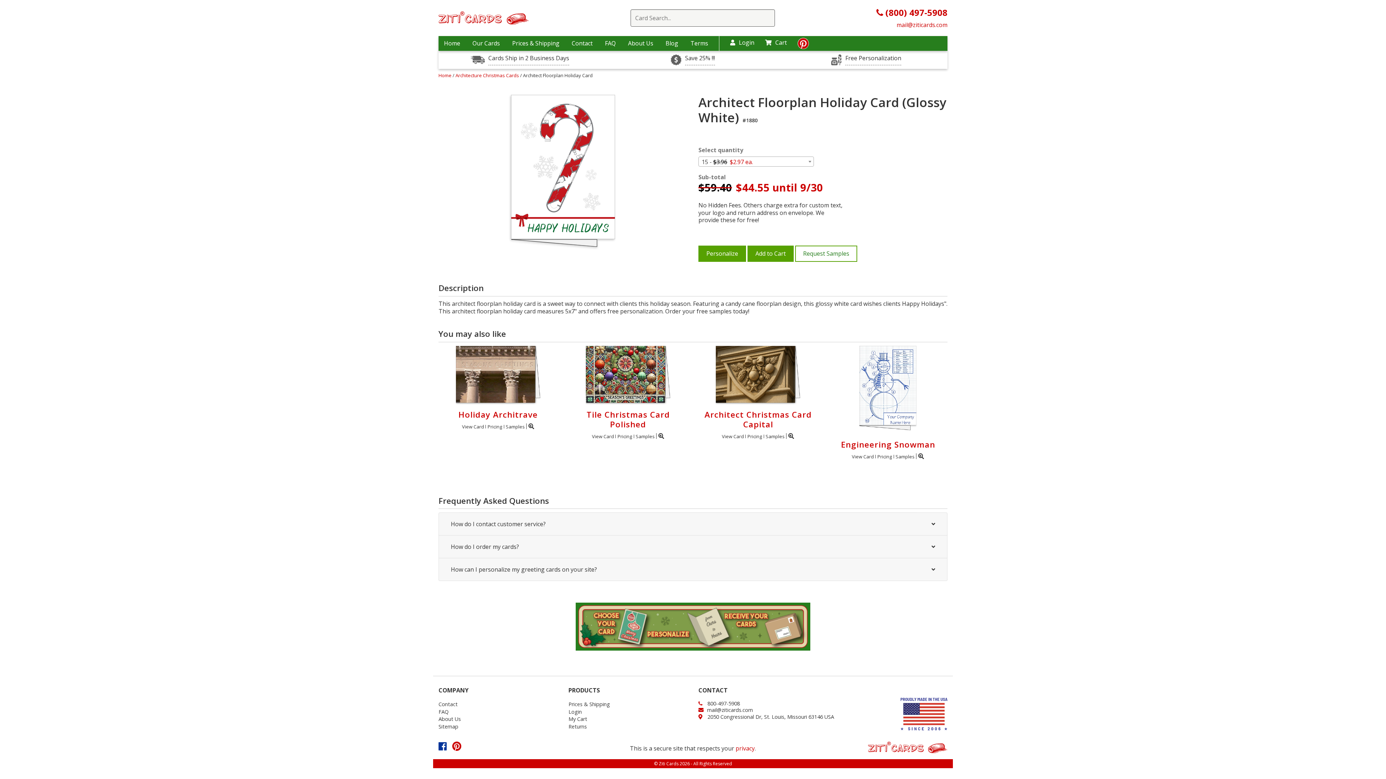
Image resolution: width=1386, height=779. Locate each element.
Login (746, 43)
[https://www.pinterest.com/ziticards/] (803, 45)
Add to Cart (770, 254)
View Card (473, 426)
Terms (699, 43)
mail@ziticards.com (922, 25)
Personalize (722, 254)
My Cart (577, 719)
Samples (515, 426)
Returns (577, 726)
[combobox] (756, 162)
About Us (640, 43)
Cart (781, 43)
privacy (745, 748)
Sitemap (448, 726)
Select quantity (720, 150)
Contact (582, 43)
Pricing (495, 426)
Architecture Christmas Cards (488, 75)
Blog (672, 43)
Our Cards (486, 43)
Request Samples (826, 254)
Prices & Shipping (535, 43)
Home (452, 43)
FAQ (610, 43)
